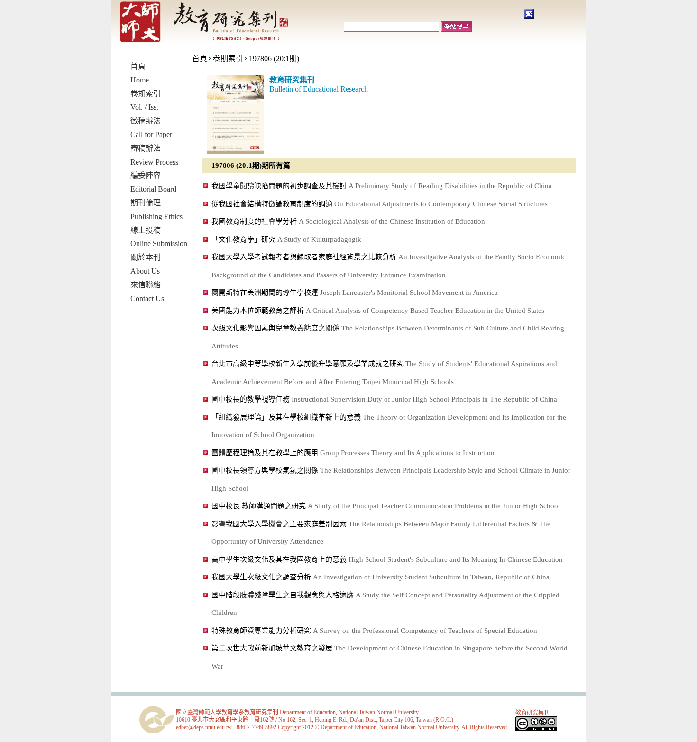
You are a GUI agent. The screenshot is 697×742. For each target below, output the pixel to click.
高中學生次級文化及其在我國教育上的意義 (279, 559)
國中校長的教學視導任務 (250, 399)
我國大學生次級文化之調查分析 (261, 577)
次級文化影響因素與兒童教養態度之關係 (275, 328)
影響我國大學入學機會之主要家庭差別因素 (279, 524)
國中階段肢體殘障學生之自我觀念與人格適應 (282, 595)
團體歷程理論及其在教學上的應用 (264, 453)
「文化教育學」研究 (243, 239)
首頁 (199, 59)
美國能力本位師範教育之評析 (257, 310)
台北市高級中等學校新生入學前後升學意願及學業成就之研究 (307, 363)
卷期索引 (228, 59)
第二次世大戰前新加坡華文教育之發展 (271, 648)
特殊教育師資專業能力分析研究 (261, 630)
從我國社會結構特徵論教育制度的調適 (271, 204)
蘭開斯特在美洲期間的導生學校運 (264, 292)
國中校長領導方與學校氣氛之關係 (264, 470)
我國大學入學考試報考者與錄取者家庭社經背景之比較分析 (303, 257)
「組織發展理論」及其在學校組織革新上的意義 (286, 417)
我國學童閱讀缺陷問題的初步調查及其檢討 (279, 186)
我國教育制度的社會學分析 (254, 221)
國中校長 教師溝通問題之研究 (258, 506)
